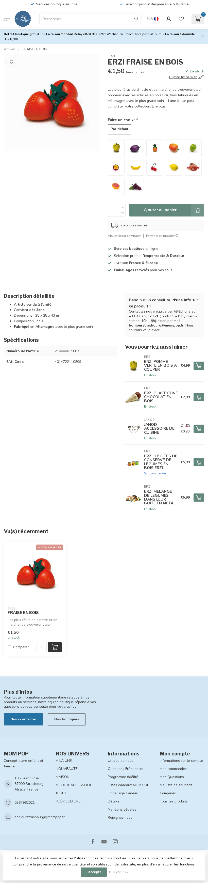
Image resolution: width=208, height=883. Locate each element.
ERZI (111, 56)
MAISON (63, 776)
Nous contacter (23, 719)
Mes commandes (173, 768)
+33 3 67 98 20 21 (144, 316)
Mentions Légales (122, 809)
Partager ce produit (160, 236)
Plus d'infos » (119, 872)
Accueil (9, 49)
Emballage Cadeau (123, 793)
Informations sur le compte (181, 760)
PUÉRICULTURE (68, 801)
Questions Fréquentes (126, 768)
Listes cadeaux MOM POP (128, 785)
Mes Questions (172, 776)
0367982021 (24, 802)
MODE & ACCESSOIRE (74, 785)
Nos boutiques (66, 719)
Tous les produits (174, 801)
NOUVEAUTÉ (67, 768)
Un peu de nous (120, 760)
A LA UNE (64, 760)
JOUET (61, 793)
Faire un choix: (122, 119)
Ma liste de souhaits (176, 785)
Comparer (21, 647)
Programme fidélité (123, 776)
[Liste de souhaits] (181, 19)
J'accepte (93, 872)
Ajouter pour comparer (124, 236)
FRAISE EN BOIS (35, 49)
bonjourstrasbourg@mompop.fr (156, 325)
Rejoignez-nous (120, 817)
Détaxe (113, 801)
